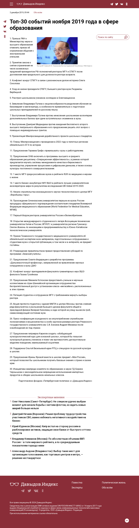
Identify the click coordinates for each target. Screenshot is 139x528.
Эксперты (77, 487)
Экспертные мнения (51, 397)
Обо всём (38, 12)
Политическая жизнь (114, 482)
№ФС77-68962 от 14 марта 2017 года (85, 506)
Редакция (77, 510)
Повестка (77, 482)
